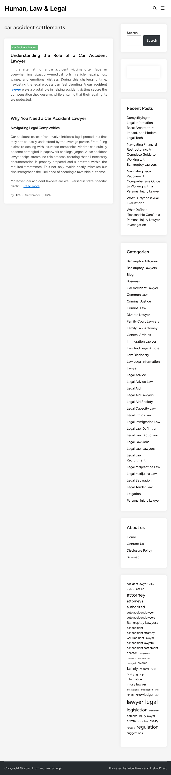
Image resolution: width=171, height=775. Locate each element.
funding (130, 674)
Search (132, 33)
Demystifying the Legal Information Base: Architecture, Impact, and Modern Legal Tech (142, 128)
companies (144, 653)
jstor (157, 689)
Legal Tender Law (140, 487)
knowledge (144, 694)
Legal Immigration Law (143, 422)
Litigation (134, 494)
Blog (130, 275)
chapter (132, 653)
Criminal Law (136, 308)
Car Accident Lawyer (24, 47)
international (133, 689)
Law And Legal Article (143, 348)
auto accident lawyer (140, 612)
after (151, 584)
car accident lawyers (140, 643)
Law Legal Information (143, 362)
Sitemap (133, 557)
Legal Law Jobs (138, 442)
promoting (143, 721)
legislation (137, 710)
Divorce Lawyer (138, 315)
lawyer (16, 89)
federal (144, 669)
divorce (142, 663)
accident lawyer (137, 584)
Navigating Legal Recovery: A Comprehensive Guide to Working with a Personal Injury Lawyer (143, 181)
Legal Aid (134, 388)
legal (151, 701)
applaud (130, 589)
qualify (154, 721)
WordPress (135, 768)
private (131, 721)
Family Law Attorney (142, 328)
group (140, 674)
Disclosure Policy (139, 550)
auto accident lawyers (141, 617)
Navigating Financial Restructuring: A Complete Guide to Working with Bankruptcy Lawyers (142, 154)
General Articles (139, 335)
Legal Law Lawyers (141, 449)
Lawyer (132, 368)
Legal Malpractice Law (143, 467)
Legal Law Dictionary (142, 435)
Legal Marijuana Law (142, 474)
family (132, 668)
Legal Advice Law (140, 382)
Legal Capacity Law (141, 408)
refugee (131, 727)
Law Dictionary (138, 355)
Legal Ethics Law (139, 415)
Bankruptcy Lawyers (142, 268)
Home (131, 537)
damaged (131, 663)
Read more (32, 186)
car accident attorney (141, 633)
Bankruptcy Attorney (142, 261)
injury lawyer (136, 684)
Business (133, 281)
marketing (154, 710)
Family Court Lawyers (143, 321)
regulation (147, 727)
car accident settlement (142, 648)
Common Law (137, 295)
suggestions (135, 733)
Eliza (17, 195)
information (134, 679)
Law (156, 695)
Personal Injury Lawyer (143, 500)
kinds (130, 695)
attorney (136, 595)
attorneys (135, 601)
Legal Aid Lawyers (140, 395)
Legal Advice (136, 375)
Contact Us (135, 544)
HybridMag (158, 768)
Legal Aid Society (140, 402)
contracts (131, 658)
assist (140, 589)
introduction (147, 689)
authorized (136, 607)
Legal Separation (139, 480)
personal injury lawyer (141, 716)
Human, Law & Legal (35, 8)
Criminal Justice (139, 301)
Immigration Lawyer (141, 341)
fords (153, 669)
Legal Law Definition (142, 428)
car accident (135, 628)
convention (144, 658)
